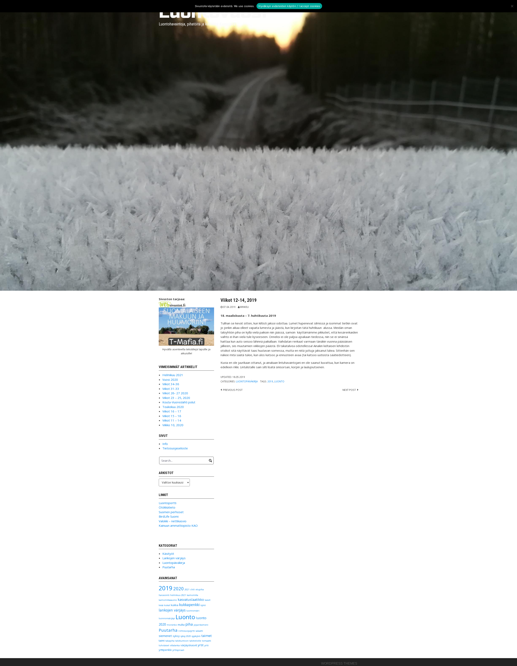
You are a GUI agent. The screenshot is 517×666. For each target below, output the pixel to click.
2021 (187, 589)
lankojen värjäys (172, 610)
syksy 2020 (186, 636)
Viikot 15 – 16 (171, 416)
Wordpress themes (339, 663)
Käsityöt (168, 554)
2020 (178, 589)
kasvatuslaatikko (191, 599)
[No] (512, 6)
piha (189, 624)
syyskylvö (196, 636)
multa (181, 624)
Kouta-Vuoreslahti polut (178, 402)
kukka (174, 605)
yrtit (201, 645)
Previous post (233, 390)
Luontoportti (167, 503)
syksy (176, 636)
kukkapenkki (189, 604)
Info (165, 444)
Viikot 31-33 (170, 389)
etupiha (199, 589)
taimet (206, 635)
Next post (349, 390)
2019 (270, 381)
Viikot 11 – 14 (171, 420)
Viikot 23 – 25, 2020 (176, 398)
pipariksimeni (201, 624)
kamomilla (192, 595)
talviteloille (195, 640)
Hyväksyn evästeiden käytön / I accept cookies (289, 6)
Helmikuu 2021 (172, 375)
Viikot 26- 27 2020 (175, 393)
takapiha (169, 640)
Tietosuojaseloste (175, 448)
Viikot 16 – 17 (171, 411)
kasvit (207, 600)
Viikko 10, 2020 (172, 425)
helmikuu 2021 (178, 595)
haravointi (164, 595)
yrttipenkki (165, 650)
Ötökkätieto (167, 507)
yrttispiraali (178, 650)
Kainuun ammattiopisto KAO (178, 525)
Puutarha (168, 567)
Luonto (279, 381)
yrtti (206, 645)
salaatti (199, 630)
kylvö (203, 605)
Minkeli (244, 306)
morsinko (172, 624)
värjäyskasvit (189, 645)
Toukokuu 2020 (173, 407)
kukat (167, 605)
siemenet (165, 636)
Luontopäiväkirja (247, 381)
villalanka (175, 645)
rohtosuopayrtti (186, 630)
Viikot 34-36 (170, 384)
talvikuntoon (182, 640)
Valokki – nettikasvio (172, 521)
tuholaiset (164, 645)
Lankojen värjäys (174, 558)
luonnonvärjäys (167, 618)
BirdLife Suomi (169, 516)
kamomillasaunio (168, 600)
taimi (162, 640)
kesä (161, 605)
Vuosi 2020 (170, 380)
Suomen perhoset (171, 512)
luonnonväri (192, 610)
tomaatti (206, 640)
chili (192, 589)
